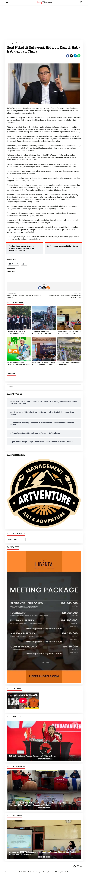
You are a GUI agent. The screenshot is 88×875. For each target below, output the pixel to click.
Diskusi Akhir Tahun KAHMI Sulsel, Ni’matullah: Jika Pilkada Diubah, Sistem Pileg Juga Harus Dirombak (43, 754)
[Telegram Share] (75, 55)
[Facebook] (40, 287)
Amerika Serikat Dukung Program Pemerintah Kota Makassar (24, 295)
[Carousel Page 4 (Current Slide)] (47, 758)
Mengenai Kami (41, 872)
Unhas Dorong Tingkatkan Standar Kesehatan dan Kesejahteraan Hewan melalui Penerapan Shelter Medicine (41, 804)
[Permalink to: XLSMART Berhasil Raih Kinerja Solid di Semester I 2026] (44, 318)
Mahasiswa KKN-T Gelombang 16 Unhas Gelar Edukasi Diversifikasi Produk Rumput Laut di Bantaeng (69, 332)
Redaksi (31, 872)
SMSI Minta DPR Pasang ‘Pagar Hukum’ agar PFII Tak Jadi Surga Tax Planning (43, 363)
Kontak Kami (65, 872)
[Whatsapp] (78, 55)
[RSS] (48, 287)
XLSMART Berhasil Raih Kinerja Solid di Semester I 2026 (42, 332)
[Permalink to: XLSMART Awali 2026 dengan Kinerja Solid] (69, 349)
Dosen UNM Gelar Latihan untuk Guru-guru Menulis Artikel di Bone (64, 295)
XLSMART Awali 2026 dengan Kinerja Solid (68, 363)
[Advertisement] (44, 23)
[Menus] (7, 2)
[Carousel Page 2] (41, 758)
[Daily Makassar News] (44, 2)
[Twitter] (44, 287)
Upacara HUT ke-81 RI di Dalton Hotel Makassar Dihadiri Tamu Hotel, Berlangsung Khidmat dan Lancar (17, 332)
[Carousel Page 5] (49, 758)
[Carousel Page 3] (44, 758)
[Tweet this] (71, 55)
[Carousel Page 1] (39, 758)
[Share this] (67, 55)
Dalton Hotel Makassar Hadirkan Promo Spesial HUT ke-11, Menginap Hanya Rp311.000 (18, 363)
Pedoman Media (54, 872)
